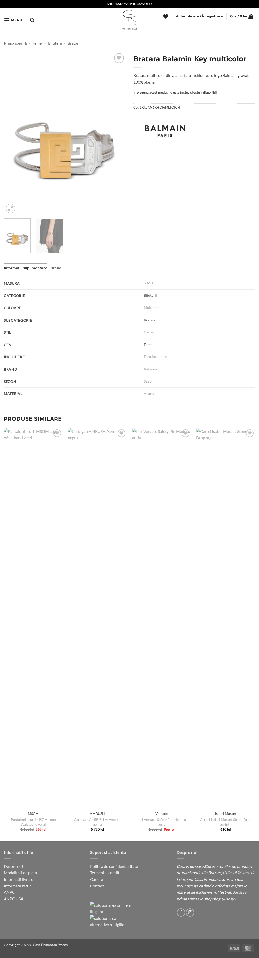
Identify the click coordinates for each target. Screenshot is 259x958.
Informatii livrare (18, 879)
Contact (97, 885)
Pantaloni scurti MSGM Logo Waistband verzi (33, 821)
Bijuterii (55, 43)
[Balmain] (165, 131)
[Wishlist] (165, 16)
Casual (149, 332)
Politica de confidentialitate (114, 866)
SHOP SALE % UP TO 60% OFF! (129, 4)
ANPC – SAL (15, 898)
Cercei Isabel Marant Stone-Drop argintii (226, 821)
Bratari (74, 43)
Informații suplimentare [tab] (25, 268)
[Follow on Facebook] (181, 912)
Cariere (96, 879)
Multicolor (152, 307)
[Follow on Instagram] (190, 912)
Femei (37, 43)
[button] (13, 20)
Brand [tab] (56, 268)
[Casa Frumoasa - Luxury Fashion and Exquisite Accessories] (129, 20)
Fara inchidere (155, 356)
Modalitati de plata (20, 872)
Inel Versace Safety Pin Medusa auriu (161, 821)
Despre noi (13, 866)
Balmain (150, 369)
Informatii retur (17, 885)
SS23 (148, 381)
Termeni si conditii (105, 872)
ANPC (9, 892)
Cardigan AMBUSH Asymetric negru (97, 821)
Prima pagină (15, 43)
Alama (149, 393)
